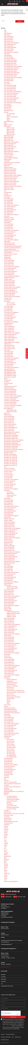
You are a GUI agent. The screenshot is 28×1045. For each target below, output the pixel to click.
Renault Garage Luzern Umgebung (12, 552)
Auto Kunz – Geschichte (12, 686)
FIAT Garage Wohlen (8, 211)
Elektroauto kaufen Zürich (10, 184)
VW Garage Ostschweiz (9, 766)
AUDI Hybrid (7, 53)
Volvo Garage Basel (8, 720)
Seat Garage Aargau (8, 566)
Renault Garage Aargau (9, 545)
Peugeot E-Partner (8, 790)
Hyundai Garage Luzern (9, 285)
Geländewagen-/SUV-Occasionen (11, 250)
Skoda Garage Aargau (9, 589)
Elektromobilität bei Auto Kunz (11, 821)
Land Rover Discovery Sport (10, 386)
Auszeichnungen (10, 698)
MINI (5, 857)
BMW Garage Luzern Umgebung (11, 142)
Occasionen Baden (8, 476)
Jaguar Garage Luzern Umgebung (12, 332)
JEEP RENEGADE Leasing (10, 372)
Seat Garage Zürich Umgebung (11, 582)
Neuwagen (6, 788)
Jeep (5, 846)
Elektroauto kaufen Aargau (10, 169)
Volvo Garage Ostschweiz (10, 725)
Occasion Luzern (8, 473)
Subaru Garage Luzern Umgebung (12, 624)
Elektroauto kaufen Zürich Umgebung (12, 186)
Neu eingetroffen (8, 818)
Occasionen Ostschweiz (9, 481)
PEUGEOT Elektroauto (9, 518)
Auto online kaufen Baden (10, 87)
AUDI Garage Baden (8, 38)
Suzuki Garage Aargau (9, 637)
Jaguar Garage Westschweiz (10, 337)
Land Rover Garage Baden (10, 391)
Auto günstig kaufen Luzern (10, 64)
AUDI (5, 31)
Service (5, 794)
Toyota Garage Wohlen (9, 671)
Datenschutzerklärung (12, 679)
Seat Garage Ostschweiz (9, 574)
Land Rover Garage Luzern (10, 394)
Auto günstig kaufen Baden (10, 61)
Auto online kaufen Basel (10, 88)
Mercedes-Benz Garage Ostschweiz (12, 441)
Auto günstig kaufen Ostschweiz (11, 68)
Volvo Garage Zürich (8, 731)
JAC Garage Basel (8, 309)
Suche (19, 21)
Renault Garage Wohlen (9, 558)
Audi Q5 (6, 826)
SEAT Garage (7, 564)
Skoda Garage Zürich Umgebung (11, 605)
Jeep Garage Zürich (8, 366)
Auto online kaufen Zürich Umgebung (12, 102)
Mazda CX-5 (7, 413)
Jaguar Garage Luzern (9, 331)
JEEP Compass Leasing (9, 348)
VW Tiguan (6, 777)
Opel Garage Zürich (8, 514)
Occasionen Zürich (8, 487)
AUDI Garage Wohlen (9, 49)
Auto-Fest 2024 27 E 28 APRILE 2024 (15, 690)
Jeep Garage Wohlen (9, 364)
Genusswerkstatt (8, 252)
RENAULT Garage (8, 544)
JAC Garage (7, 301)
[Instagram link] (17, 1)
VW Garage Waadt (8, 768)
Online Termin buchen (12, 805)
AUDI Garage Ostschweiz (9, 44)
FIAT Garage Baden (8, 200)
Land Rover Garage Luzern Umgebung (13, 396)
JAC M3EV (6, 785)
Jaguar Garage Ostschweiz (10, 334)
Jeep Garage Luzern (8, 356)
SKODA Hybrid (7, 607)
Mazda (5, 854)
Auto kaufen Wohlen (8, 80)
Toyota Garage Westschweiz (10, 670)
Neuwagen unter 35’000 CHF (10, 463)
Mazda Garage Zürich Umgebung (11, 432)
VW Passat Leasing (11, 747)
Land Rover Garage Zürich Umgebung (12, 405)
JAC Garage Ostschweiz (9, 314)
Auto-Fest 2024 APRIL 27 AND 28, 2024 (16, 692)
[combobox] (13, 998)
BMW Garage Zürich (8, 150)
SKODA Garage (7, 585)
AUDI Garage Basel (8, 39)
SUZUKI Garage (7, 635)
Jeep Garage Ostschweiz (9, 359)
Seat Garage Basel (8, 569)
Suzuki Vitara (7, 656)
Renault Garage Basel (9, 548)
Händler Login (18, 1037)
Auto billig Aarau (8, 55)
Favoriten (6, 194)
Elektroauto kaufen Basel (10, 172)
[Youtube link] (9, 1)
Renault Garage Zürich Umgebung (12, 561)
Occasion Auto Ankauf (9, 468)
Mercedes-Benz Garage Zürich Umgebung (13, 449)
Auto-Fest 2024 (10, 689)
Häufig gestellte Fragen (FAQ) (13, 697)
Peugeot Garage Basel (9, 525)
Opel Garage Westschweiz (10, 511)
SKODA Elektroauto (8, 583)
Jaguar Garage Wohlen (9, 339)
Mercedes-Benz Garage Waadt (11, 443)
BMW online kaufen (8, 153)
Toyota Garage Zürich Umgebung (11, 675)
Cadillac (6, 827)
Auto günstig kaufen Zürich (10, 76)
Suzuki (5, 876)
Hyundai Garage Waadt (9, 290)
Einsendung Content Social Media (12, 162)
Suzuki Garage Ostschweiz (10, 645)
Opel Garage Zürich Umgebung (11, 515)
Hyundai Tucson (8, 298)
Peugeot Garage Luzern (9, 526)
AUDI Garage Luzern (8, 41)
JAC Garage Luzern (8, 310)
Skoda (5, 870)
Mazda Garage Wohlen (9, 429)
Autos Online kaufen (8, 121)
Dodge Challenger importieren (11, 157)
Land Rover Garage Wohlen (10, 402)
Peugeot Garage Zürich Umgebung (12, 537)
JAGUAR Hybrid (7, 344)
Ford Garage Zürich (8, 238)
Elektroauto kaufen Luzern (10, 173)
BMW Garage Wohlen (9, 148)
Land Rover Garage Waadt (10, 399)
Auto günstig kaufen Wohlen (10, 74)
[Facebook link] (12, 1)
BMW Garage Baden (8, 137)
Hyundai (6, 843)
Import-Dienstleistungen (12, 797)
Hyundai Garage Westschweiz (11, 291)
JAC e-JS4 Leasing (11, 304)
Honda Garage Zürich (9, 274)
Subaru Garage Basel (9, 621)
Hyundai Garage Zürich (9, 295)
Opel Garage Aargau (8, 500)
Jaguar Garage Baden (9, 328)
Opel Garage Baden (8, 501)
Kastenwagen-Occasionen (10, 377)
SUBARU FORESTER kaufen (13, 611)
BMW (5, 123)
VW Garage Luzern (8, 763)
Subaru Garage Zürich (9, 632)
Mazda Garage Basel (9, 421)
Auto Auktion (10, 492)
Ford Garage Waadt (8, 233)
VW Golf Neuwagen (8, 774)
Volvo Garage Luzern (9, 722)
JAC (2, 983)
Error (5, 191)
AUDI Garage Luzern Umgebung (11, 42)
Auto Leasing (7, 83)
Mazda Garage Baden (9, 419)
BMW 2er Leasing (8, 124)
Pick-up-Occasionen (8, 541)
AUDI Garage (7, 35)
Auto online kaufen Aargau (10, 85)
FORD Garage (7, 222)
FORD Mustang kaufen (9, 243)
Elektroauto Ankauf (8, 167)
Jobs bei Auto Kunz (11, 684)
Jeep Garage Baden (8, 353)
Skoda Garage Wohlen (9, 602)
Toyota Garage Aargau (9, 659)
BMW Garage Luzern (9, 140)
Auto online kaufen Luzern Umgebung (12, 91)
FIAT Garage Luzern (8, 203)
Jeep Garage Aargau (8, 351)
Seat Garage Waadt (8, 575)
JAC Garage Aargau (8, 306)
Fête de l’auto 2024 (11, 695)
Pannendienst (10, 804)
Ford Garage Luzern (8, 228)
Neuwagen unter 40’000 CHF (10, 465)
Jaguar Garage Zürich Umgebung (11, 342)
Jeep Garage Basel (8, 355)
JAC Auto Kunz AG (8, 823)
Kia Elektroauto (7, 380)
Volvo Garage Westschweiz (10, 728)
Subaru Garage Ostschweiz (10, 626)
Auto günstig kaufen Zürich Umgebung (13, 77)
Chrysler (6, 831)
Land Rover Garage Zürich (10, 403)
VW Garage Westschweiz (9, 769)
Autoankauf (7, 824)
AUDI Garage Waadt (8, 46)
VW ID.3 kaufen (10, 742)
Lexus (5, 851)
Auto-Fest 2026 (7, 109)
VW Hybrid (6, 775)
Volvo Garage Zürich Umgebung (11, 733)
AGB (5, 30)
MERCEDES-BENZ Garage (10, 433)
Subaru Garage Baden (9, 619)
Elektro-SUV (6, 165)
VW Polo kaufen (10, 749)
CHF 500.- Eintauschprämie (10, 782)
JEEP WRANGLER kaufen (10, 373)
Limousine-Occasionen (9, 407)
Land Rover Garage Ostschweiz (11, 397)
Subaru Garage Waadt (9, 627)
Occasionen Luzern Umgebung (11, 479)
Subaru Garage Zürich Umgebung (11, 634)
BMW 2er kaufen (10, 131)
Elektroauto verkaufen (9, 189)
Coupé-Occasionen (8, 156)
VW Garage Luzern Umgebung (11, 764)
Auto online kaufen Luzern (10, 90)
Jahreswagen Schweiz (9, 345)
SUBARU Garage (8, 610)
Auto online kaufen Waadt (10, 96)
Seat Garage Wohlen (8, 578)
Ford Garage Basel (8, 227)
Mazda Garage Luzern (9, 422)
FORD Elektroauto (8, 221)
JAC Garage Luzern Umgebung (11, 312)
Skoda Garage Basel (8, 593)
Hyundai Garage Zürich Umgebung (12, 296)
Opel (5, 862)
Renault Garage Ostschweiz (10, 553)
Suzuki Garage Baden (9, 638)
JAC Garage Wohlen (8, 318)
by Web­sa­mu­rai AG (5, 1039)
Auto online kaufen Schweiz (10, 94)
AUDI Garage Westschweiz (10, 47)
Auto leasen (7, 82)
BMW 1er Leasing (11, 129)
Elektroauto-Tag (7, 820)
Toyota (5, 878)
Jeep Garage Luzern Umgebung (11, 358)
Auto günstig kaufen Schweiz (11, 69)
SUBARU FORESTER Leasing (13, 613)
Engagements (10, 681)
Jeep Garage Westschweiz (10, 362)
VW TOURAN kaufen (11, 755)
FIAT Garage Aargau (8, 198)
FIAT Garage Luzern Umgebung (11, 205)
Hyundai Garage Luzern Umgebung (12, 287)
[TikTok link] (19, 1)
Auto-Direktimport (8, 105)
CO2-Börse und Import (12, 796)
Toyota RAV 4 (7, 676)
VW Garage (6, 738)
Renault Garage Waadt (9, 555)
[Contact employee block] (27, 355)
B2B (5, 779)
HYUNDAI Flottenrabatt (9, 277)
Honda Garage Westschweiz (10, 271)
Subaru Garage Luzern (9, 623)
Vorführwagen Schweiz (9, 734)
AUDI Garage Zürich (8, 50)
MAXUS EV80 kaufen (11, 410)
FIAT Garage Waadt (8, 208)
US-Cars (6, 706)
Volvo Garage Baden (8, 719)
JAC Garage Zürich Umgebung (11, 321)
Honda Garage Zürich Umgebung (11, 276)
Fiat (5, 838)
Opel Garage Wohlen (8, 512)
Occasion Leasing (8, 471)
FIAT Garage (7, 197)
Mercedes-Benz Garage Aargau (11, 435)
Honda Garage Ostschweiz (10, 268)
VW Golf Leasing (10, 741)
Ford (5, 840)
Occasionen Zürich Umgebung (11, 489)
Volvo (5, 879)
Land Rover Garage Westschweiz (11, 400)
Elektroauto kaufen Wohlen (10, 183)
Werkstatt (9, 802)
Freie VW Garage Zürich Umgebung (12, 247)
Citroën (5, 832)
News (5, 466)
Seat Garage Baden (8, 567)
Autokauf (6, 112)
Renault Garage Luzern (9, 550)
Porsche (6, 865)
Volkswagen (7, 714)
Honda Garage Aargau (9, 260)
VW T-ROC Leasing (11, 753)
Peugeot (6, 864)
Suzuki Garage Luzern (9, 641)
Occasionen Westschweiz (10, 484)
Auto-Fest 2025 (7, 107)
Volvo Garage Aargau (9, 717)
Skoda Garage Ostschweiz (10, 597)
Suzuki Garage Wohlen (9, 649)
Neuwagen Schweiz (8, 452)
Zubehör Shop (10, 496)
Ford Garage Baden (8, 225)
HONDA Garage (7, 258)
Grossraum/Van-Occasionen (10, 254)
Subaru (5, 875)
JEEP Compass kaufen (9, 347)
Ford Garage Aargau (8, 224)
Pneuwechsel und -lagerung (13, 799)
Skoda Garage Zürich (9, 604)
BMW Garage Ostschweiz (10, 143)
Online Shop (7, 490)
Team (8, 703)
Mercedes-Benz (7, 856)
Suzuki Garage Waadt (9, 646)
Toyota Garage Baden (9, 660)
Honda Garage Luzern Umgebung (11, 266)
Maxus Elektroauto (8, 408)
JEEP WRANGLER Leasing (10, 375)
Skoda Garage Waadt (9, 599)
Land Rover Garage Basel (10, 392)
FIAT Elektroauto (8, 195)
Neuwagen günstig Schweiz (10, 451)
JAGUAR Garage (8, 325)
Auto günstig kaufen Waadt (10, 71)
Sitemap (9, 701)
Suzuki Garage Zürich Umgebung (11, 652)
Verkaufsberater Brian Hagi (10, 709)
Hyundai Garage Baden (9, 282)
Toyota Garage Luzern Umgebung (12, 665)
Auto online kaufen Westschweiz (11, 98)
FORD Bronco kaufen (9, 217)
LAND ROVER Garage (9, 388)
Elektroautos (3, 979)
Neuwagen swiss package (10, 454)
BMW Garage (7, 126)
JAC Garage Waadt (8, 315)
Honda (5, 842)
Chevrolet (6, 829)
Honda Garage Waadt (9, 269)
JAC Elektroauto (7, 299)
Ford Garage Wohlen (8, 236)
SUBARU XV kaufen (11, 615)
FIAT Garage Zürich (8, 213)
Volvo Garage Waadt (9, 727)
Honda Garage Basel (9, 263)
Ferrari (5, 837)
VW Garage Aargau (8, 758)
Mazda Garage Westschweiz (10, 427)
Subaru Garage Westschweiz (10, 629)
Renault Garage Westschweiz (10, 556)
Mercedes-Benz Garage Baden (11, 437)
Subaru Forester (7, 608)
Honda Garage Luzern (9, 265)
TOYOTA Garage (8, 657)
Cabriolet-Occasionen (9, 154)
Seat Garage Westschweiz (10, 577)
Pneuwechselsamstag (12, 801)
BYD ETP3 (6, 780)
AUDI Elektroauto (8, 33)
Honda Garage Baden (9, 262)
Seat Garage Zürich (8, 580)
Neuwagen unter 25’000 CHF (10, 460)
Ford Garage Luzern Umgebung (11, 230)
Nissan (5, 861)
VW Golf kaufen (10, 739)
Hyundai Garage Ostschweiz (10, 288)
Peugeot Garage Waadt (9, 531)
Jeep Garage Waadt (8, 361)
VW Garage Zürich (8, 772)
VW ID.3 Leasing (10, 744)
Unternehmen (7, 678)
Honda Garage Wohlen (9, 273)
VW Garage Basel (8, 761)
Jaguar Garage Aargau (9, 326)
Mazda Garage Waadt (9, 425)
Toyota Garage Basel (9, 662)
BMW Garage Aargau (9, 135)
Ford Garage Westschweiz (10, 235)
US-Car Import (7, 704)
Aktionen (9, 115)
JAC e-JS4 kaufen (11, 303)
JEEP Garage (7, 350)
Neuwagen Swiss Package (13, 807)
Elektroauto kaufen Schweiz (10, 178)
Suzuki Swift (7, 654)
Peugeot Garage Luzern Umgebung (12, 528)
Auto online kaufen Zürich (10, 101)
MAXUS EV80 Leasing (12, 411)
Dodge (5, 835)
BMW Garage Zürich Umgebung (11, 151)
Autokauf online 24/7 (11, 495)
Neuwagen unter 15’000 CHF (10, 457)
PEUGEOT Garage (8, 520)
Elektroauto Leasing (8, 187)
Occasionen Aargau (8, 474)
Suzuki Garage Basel (9, 640)
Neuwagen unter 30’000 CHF (10, 462)
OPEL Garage (7, 498)
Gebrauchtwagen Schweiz (10, 249)
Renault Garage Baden (9, 547)
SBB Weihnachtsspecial (9, 563)
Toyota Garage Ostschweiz (10, 667)
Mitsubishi (6, 859)
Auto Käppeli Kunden (9, 79)
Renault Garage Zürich (9, 559)
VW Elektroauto (7, 736)
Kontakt (6, 384)
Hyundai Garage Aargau (9, 280)
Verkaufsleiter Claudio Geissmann (12, 712)
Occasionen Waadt (8, 482)
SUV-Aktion (6, 810)
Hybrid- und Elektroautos (12, 117)
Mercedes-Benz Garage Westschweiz (12, 444)
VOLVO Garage (7, 716)
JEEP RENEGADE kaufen (9, 370)
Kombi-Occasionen (8, 383)
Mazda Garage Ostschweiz (10, 424)
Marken (8, 120)
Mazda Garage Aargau (9, 416)
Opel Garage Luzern (8, 504)
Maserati (6, 853)
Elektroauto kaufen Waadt (10, 180)
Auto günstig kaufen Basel (10, 63)
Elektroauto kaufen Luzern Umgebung (12, 175)
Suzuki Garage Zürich (9, 651)
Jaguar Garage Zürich (9, 340)
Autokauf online (10, 493)
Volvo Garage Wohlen (9, 730)
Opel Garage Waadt (8, 509)
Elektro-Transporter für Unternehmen (12, 783)
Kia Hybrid (6, 381)
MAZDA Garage (7, 414)
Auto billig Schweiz (8, 57)
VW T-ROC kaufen (11, 752)
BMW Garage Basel (8, 139)
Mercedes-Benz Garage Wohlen (11, 446)
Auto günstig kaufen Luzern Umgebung (13, 66)
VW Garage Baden (8, 760)
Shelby (8, 118)
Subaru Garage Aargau (9, 618)
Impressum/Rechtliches (12, 682)
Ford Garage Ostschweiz (9, 232)
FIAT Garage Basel (8, 202)
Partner (8, 700)
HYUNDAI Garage (8, 279)
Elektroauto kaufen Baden (10, 170)
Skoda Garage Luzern (9, 594)
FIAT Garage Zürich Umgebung (11, 214)
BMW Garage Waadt (8, 145)
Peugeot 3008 (7, 517)
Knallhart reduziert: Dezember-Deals (12, 786)
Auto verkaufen (7, 104)
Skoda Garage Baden (9, 591)
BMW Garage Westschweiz (10, 146)
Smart (5, 872)
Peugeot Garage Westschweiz (11, 533)
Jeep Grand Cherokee (9, 369)
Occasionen (7, 816)
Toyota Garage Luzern (9, 664)
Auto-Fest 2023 (10, 687)
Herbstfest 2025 (7, 255)
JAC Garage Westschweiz (10, 317)
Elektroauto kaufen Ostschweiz (11, 176)
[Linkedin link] (14, 1)
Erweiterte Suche (8, 192)
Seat (5, 868)
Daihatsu (6, 834)
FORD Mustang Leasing (9, 244)
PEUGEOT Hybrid (8, 539)
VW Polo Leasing (11, 750)
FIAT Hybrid (6, 216)
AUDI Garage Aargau (9, 36)
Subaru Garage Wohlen (9, 630)
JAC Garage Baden (8, 307)
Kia (5, 848)
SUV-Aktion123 (7, 812)
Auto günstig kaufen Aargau (10, 60)
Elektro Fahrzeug (8, 164)
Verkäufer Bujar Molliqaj (9, 708)
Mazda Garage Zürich (9, 430)
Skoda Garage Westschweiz (10, 600)
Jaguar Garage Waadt (9, 336)
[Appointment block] (27, 357)
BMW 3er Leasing (11, 134)
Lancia (5, 850)
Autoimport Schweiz (8, 110)
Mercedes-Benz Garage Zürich (11, 448)
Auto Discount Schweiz (9, 58)
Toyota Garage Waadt (9, 668)
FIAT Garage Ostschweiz (9, 206)
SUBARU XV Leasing (11, 616)
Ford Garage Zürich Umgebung (11, 239)
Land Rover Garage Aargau (10, 389)
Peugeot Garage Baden (9, 523)
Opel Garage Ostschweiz (9, 507)
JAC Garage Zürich (8, 320)
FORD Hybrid (7, 241)
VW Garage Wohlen (8, 771)
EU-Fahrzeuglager (11, 113)
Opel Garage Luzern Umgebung (11, 506)
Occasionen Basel (8, 477)
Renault (6, 867)
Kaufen (5, 378)
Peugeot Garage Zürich (9, 536)
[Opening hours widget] (27, 9)
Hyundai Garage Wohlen (9, 293)
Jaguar (5, 845)
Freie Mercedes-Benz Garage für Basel (12, 246)
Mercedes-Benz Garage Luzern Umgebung (13, 440)
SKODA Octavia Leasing (12, 588)
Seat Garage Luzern (8, 570)
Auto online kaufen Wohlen (10, 99)
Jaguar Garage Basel (9, 329)
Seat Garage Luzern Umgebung (11, 572)
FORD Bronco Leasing (9, 219)
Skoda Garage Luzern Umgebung (11, 596)
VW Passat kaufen (11, 745)
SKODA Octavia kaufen (12, 586)
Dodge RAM (7, 161)
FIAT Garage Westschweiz (10, 210)
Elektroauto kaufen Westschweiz (11, 181)
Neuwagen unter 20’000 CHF (10, 459)
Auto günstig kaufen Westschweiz (12, 72)
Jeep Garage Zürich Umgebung (11, 367)
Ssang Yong (7, 873)
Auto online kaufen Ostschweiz (11, 93)
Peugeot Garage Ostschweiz (10, 530)
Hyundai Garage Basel (9, 284)
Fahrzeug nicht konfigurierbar (11, 881)
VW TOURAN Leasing (11, 757)
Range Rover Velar (8, 542)
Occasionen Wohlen (8, 485)
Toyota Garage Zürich (9, 673)
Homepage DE (7, 257)
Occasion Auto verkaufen (10, 470)
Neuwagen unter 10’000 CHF (10, 455)
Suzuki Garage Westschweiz (10, 648)
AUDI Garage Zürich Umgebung (11, 52)
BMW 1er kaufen (10, 128)
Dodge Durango (7, 159)
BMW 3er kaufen (10, 132)
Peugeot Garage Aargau (9, 522)
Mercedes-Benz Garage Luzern (11, 438)
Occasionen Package (11, 809)
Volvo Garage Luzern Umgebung (11, 723)
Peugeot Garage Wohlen (9, 534)
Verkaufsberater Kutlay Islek (10, 711)
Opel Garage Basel (8, 503)
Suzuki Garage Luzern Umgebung (11, 643)
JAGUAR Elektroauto (8, 323)
